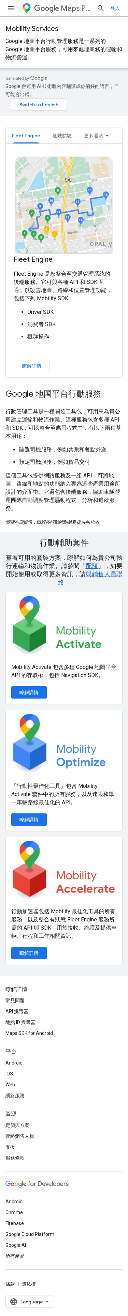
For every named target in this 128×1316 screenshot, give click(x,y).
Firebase (14, 1223)
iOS (9, 1073)
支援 (10, 1147)
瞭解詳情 (31, 366)
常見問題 (15, 1000)
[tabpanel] (64, 263)
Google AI (15, 1245)
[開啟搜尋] (101, 8)
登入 (115, 8)
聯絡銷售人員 (19, 1136)
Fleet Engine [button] (26, 136)
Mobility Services (31, 29)
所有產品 (15, 1256)
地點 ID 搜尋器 (20, 1022)
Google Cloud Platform (29, 1234)
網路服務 (15, 1095)
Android (14, 1063)
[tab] (26, 135)
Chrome (14, 1212)
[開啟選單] (11, 8)
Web (10, 1084)
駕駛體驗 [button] (62, 136)
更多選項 (93, 136)
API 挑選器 (16, 1011)
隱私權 (29, 1284)
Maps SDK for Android (29, 1033)
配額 (92, 565)
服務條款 (15, 1158)
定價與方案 (17, 1125)
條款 (10, 1284)
